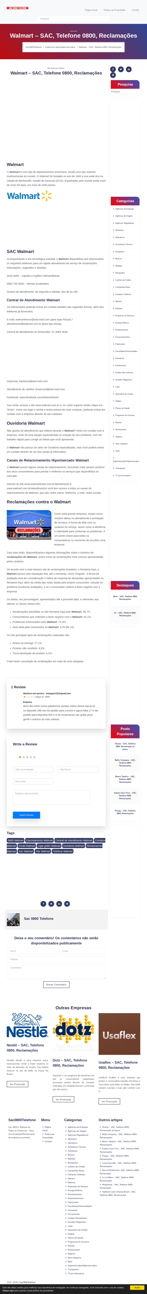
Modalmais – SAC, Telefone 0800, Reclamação (116, 1186)
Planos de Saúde (122, 408)
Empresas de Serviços (124, 316)
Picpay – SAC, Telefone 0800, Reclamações (125, 812)
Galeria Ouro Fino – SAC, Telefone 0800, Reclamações (125, 796)
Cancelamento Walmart (39, 840)
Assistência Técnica (123, 244)
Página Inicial (46, 1128)
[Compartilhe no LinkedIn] (59, 904)
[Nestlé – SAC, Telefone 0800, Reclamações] (27, 1025)
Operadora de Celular (124, 394)
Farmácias (119, 358)
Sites (117, 451)
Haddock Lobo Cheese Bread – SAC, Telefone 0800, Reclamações (118, 1193)
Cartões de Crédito (123, 280)
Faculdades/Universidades (126, 351)
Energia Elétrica (122, 323)
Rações (118, 422)
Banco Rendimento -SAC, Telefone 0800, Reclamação (120, 1172)
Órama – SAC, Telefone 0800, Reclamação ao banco (125, 746)
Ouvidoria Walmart (73, 845)
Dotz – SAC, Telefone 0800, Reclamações (70, 1062)
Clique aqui (8, 1290)
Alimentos (119, 230)
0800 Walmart (16, 840)
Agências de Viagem (124, 216)
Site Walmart (43, 851)
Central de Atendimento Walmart (74, 840)
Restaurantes (120, 429)
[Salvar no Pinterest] (67, 904)
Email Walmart (27, 845)
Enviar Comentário (56, 984)
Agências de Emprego (124, 209)
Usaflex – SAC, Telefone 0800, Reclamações (118, 1065)
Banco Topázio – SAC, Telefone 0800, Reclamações (125, 779)
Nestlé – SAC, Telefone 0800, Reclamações (25, 1047)
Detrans (118, 301)
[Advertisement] (56, 98)
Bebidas (118, 266)
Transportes (120, 468)
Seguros (118, 437)
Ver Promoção (17, 1084)
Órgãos (118, 401)
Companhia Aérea (122, 287)
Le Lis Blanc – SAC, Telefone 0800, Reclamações (117, 1179)
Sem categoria (121, 444)
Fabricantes (120, 344)
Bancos (118, 259)
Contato (48, 1141)
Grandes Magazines (123, 380)
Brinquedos (120, 273)
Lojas (117, 387)
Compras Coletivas (123, 294)
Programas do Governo (125, 415)
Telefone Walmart (63, 851)
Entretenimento (121, 330)
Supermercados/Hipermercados (126, 461)
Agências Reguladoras (124, 223)
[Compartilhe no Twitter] (51, 904)
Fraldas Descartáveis (124, 372)
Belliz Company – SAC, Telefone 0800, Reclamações (125, 763)
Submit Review (26, 815)
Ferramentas (120, 365)
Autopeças (119, 252)
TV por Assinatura (122, 475)
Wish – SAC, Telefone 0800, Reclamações (125, 597)
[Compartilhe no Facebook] (43, 904)
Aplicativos (120, 237)
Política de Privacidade (48, 1136)
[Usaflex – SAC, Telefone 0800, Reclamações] (119, 1034)
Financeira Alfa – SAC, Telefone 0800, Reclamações (118, 1164)
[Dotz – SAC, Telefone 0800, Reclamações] (73, 1033)
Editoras (118, 308)
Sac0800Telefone (27, 1282)
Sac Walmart (26, 851)
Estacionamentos (122, 337)
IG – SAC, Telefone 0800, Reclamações (125, 614)
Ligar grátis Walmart (49, 845)
